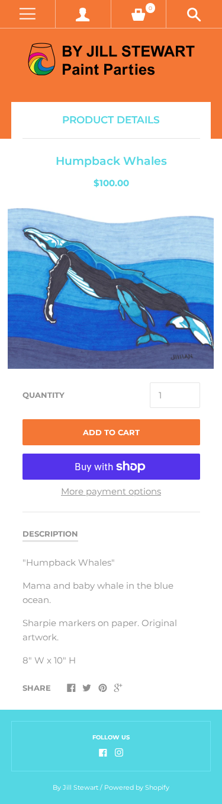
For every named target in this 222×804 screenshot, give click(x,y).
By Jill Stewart (75, 787)
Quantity (43, 395)
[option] (111, 286)
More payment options (111, 491)
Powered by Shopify (136, 787)
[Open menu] (27, 14)
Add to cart (111, 432)
